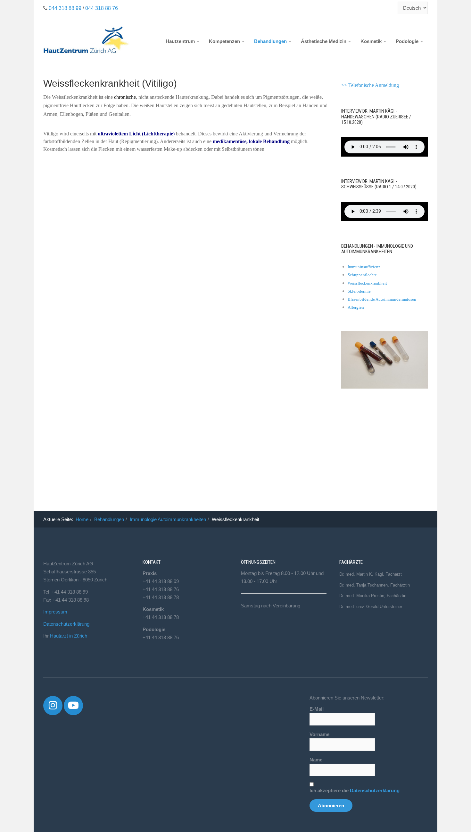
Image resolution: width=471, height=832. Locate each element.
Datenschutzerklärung (66, 624)
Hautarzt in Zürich (68, 636)
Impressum (55, 611)
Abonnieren (331, 805)
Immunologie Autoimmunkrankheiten (168, 519)
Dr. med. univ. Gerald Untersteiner (370, 606)
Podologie (408, 41)
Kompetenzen (225, 41)
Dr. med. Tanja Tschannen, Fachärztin (374, 585)
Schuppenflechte (362, 274)
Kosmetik (371, 41)
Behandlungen (271, 41)
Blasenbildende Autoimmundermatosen (382, 299)
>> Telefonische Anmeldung (370, 85)
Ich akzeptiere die (355, 790)
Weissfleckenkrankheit (367, 283)
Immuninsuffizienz (364, 266)
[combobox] (394, 8)
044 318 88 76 (101, 8)
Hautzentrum (181, 41)
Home (82, 519)
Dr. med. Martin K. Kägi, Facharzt (370, 574)
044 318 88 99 (65, 8)
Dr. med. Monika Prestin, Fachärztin (372, 595)
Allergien (356, 307)
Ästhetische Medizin (324, 41)
